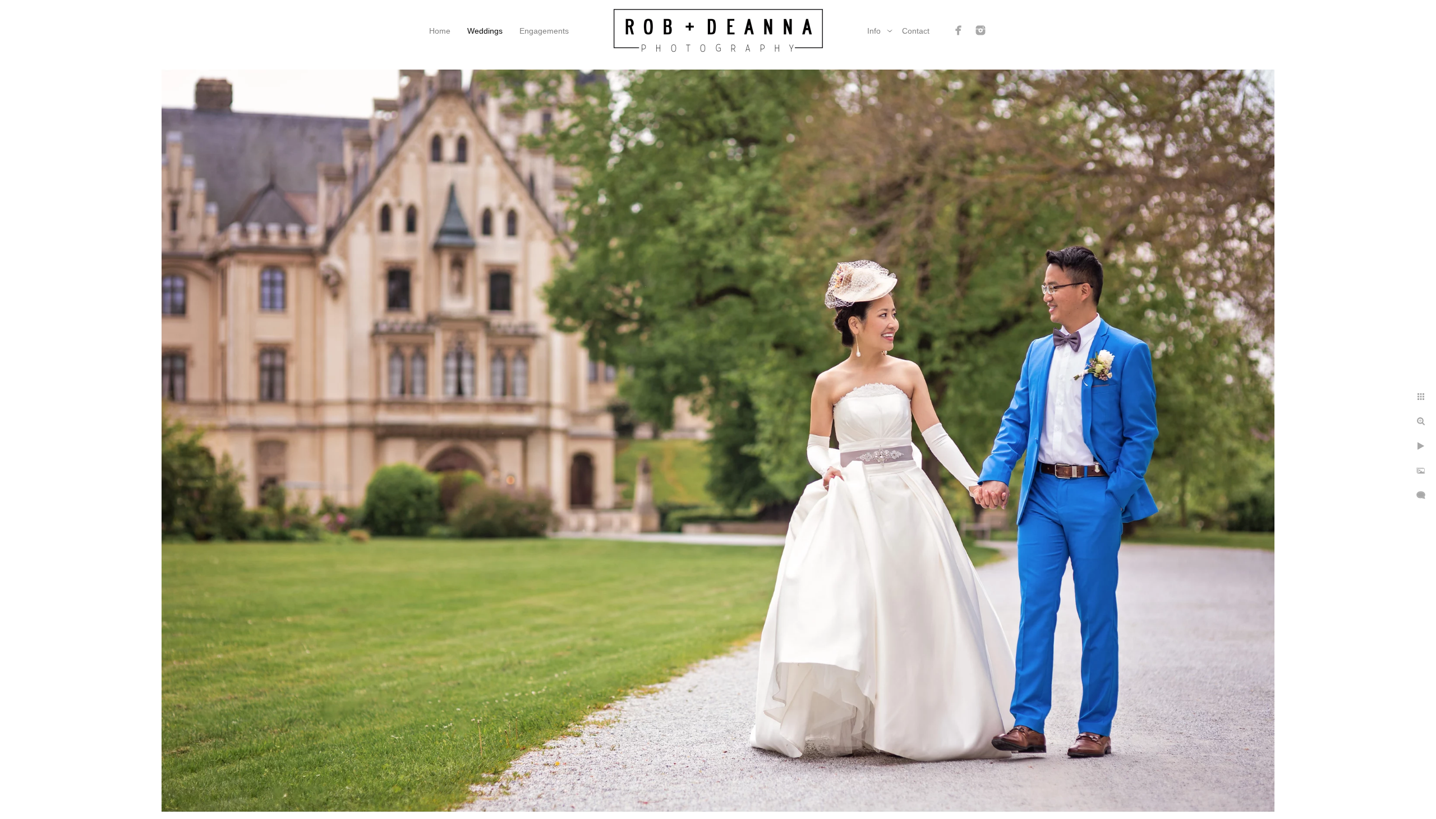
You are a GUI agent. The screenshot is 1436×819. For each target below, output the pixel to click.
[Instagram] (980, 30)
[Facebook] (958, 30)
